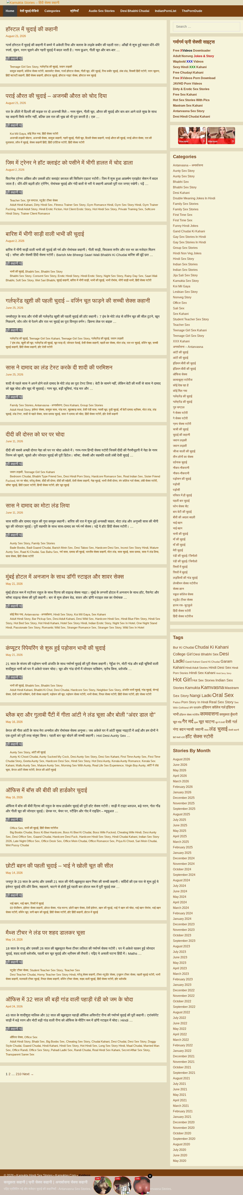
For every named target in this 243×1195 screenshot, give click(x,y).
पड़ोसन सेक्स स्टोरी (75, 694)
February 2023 (183, 979)
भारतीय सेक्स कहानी (96, 551)
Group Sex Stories (91, 405)
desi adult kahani (64, 618)
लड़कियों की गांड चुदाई (185, 577)
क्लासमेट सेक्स (52, 71)
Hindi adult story (27, 209)
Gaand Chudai (42, 836)
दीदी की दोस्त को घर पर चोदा (35, 434)
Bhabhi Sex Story (52, 271)
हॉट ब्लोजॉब (120, 979)
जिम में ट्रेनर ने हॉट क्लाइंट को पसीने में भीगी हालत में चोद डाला (69, 162)
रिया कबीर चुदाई (110, 71)
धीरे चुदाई (95, 71)
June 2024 (180, 891)
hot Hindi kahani (48, 623)
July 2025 (179, 819)
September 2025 (184, 808)
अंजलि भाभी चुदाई (131, 689)
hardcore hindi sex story (95, 836)
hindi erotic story (91, 275)
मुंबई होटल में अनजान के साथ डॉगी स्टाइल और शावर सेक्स (65, 577)
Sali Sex (178, 308)
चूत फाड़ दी (59, 342)
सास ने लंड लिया (150, 551)
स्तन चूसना (153, 71)
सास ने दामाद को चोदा (72, 414)
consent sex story (44, 275)
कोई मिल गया (33, 133)
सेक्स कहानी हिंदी (38, 142)
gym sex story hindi (128, 204)
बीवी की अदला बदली (184, 517)
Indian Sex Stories (185, 264)
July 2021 (179, 1083)
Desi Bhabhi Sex (206, 654)
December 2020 (184, 1122)
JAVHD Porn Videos (187, 83)
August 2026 (181, 759)
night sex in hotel (124, 623)
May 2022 (179, 1028)
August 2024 (181, 880)
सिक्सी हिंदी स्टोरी (137, 71)
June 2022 (180, 1023)
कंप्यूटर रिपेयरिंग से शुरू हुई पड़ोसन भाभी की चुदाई (55, 648)
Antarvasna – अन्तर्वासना (188, 165)
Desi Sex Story (137, 1041)
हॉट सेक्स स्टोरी (143, 694)
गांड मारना (62, 907)
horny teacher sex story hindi (56, 974)
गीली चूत (85, 71)
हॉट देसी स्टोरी (45, 347)
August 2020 (181, 1144)
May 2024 (179, 896)
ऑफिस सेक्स (16, 1037)
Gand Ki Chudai (210, 661)
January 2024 (182, 918)
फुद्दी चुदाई (113, 409)
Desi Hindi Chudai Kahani (191, 116)
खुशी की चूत (27, 342)
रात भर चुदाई (133, 342)
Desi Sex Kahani (108, 756)
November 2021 (184, 1061)
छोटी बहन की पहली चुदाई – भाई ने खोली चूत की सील (59, 866)
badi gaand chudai (39, 547)
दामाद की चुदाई (76, 551)
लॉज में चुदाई (21, 142)
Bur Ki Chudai (183, 647)
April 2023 (180, 968)
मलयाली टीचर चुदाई (29, 979)
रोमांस (206, 730)
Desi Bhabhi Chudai (134, 11)
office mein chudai (75, 841)
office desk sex (51, 841)
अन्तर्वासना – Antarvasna (188, 346)
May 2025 (179, 830)
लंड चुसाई (218, 729)
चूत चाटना (207, 721)
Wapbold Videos (188, 61)
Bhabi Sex (38, 1041)
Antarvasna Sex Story (188, 111)
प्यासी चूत (102, 409)
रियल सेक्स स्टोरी (107, 694)
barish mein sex (62, 547)
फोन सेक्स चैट (181, 506)
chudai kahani (101, 1041)
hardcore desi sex (107, 547)
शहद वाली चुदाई (87, 979)
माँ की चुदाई (179, 539)
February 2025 (183, 847)
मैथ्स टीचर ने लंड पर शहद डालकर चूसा (45, 932)
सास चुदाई (123, 551)
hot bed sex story (25, 623)
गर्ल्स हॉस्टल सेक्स (70, 71)
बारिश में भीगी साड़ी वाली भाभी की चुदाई (45, 234)
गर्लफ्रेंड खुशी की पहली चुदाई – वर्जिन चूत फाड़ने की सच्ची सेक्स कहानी (78, 301)
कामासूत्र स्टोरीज (182, 379)
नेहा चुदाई (95, 480)
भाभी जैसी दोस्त (109, 480)
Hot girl (182, 679)
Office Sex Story (39, 1050)
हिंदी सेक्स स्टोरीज (49, 828)
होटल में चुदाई (91, 912)
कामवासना (209, 714)
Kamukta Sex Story (186, 280)
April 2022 (180, 1034)
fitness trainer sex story (69, 204)
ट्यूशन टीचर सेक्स (126, 974)
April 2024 (180, 902)
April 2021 (180, 1100)
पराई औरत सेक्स (135, 138)
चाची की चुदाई (180, 429)
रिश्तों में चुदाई (37, 903)
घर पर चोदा (22, 480)
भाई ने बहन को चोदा (124, 907)
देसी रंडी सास (89, 409)
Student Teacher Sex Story (46, 970)
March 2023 (181, 973)
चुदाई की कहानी (181, 434)
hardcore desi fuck (65, 836)
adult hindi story (20, 409)
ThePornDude (192, 11)
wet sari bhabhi (45, 280)
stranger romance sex (81, 627)
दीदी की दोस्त (48, 480)
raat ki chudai (29, 551)
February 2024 (183, 913)
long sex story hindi (112, 1045)
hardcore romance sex (107, 476)
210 (18, 1074)
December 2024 (184, 858)
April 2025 (180, 836)
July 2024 (179, 885)
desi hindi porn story (76, 476)
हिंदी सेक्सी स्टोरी (179, 737)
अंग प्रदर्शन (195, 707)
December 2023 (184, 924)
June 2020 (180, 1155)
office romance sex (101, 841)
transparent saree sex (20, 1054)
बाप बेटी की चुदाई (182, 511)
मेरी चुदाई (178, 550)
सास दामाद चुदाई (51, 414)
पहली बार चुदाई (181, 500)
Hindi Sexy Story (223, 673)
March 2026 (181, 781)
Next (28, 1074)
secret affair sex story (136, 1050)
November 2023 (184, 929)
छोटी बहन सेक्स (77, 907)
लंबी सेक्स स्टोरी (149, 480)
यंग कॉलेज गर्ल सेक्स (129, 480)
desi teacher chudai (23, 974)
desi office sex (22, 836)
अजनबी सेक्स (40, 138)
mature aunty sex (48, 765)
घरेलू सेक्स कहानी (86, 974)
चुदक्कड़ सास (74, 409)
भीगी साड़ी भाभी (126, 280)
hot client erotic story (77, 209)
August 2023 (181, 946)
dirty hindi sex (43, 204)
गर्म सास (64, 551)
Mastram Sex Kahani (188, 105)
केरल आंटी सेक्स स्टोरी (22, 769)
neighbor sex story (109, 689)
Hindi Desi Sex (220, 667)
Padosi (177, 702)
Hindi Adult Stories (196, 667)
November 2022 (184, 995)
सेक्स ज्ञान (178, 588)
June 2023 (180, 957)
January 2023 (182, 984)
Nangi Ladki (200, 695)
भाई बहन (14, 903)
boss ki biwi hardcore (48, 832)
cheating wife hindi (129, 832)
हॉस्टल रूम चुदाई (87, 75)
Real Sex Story (221, 702)
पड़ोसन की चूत (57, 694)
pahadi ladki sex (62, 1050)
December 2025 (184, 797)
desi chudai (61, 689)
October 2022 (182, 1001)
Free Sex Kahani (185, 94)
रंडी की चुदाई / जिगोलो (185, 555)
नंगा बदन (179, 729)
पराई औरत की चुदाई (115, 138)
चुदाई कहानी (63, 280)
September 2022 (184, 1006)
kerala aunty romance (126, 761)
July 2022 (179, 1017)
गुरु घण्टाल (32, 200)
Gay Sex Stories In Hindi (189, 236)
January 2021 (182, 1116)
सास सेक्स (11, 556)
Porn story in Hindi (194, 702)
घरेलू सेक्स (35, 480)
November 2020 (184, 1127)
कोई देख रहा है (181, 385)
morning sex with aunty (76, 765)
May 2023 (179, 962)
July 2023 (179, 951)
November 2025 (184, 803)
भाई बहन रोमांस (143, 907)
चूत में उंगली (220, 722)
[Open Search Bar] (235, 11)
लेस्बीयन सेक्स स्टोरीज (185, 583)
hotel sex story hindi (73, 623)
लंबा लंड (123, 71)
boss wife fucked (104, 832)
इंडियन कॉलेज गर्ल (213, 707)
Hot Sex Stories (203, 680)
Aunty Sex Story (20, 543)
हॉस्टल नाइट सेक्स (68, 75)
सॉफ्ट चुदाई (11, 485)
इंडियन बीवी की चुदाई (184, 363)
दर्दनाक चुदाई (180, 462)
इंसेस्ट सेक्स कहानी (33, 907)
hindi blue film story (134, 618)
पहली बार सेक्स (107, 342)
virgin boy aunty (135, 765)
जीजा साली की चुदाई (184, 451)
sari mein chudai (146, 841)
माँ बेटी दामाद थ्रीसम (130, 409)
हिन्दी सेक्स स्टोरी (45, 485)
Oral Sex (223, 695)
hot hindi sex (88, 1045)
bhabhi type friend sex (47, 476)
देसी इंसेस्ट (91, 907)
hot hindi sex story (104, 209)
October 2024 (182, 869)
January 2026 (182, 792)
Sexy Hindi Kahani (190, 67)
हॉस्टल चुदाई (50, 75)
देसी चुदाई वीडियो (29, 11)
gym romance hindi (100, 204)
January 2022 (182, 1050)
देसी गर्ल (231, 722)
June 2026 (180, 764)
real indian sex (133, 476)
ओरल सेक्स (50, 907)
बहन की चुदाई (105, 907)
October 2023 (182, 935)
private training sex (130, 209)
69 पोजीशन (16, 907)
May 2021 (179, 1094)
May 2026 (179, 770)
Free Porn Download (194, 78)
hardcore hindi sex (107, 618)
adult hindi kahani (21, 204)
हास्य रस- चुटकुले (182, 605)
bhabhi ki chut (43, 689)
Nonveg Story (182, 297)
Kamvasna (212, 687)
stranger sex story (109, 627)
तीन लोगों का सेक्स (183, 456)
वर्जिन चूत (146, 342)
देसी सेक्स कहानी (90, 342)
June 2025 (180, 825)
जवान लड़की (65, 66)
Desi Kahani (71, 405)
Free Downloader (192, 50)
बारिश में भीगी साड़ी (79, 280)
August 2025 (181, 814)
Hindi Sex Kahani (202, 673)
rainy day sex (134, 275)
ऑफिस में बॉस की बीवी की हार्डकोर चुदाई (46, 790)
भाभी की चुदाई (17, 271)
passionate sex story (26, 627)
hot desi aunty (101, 761)
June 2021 (180, 1089)
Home (10, 11)
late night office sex (26, 841)
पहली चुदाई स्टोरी (145, 974)
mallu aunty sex (26, 765)
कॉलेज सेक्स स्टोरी (34, 71)
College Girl (183, 654)
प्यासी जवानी (195, 729)
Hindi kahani (50, 1045)
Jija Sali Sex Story (185, 275)
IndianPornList (165, 11)
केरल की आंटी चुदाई (46, 769)
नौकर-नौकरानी (181, 467)
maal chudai (134, 1045)
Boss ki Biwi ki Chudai (77, 832)
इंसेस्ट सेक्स (38, 409)
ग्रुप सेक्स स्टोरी (182, 423)
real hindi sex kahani (106, 1050)
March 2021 (181, 1105)
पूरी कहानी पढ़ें (14, 58)
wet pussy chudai (17, 845)
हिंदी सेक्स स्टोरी (50, 133)
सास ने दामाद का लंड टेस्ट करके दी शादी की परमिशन (59, 367)
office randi (20, 1050)
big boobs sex (55, 1041)
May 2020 (179, 1160)
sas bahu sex (49, 551)
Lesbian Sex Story (185, 291)
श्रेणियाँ (74, 11)
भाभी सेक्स (92, 694)
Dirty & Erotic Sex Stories (191, 89)
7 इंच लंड (15, 342)
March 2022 (181, 1039)
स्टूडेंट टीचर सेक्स (48, 200)
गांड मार (62, 409)
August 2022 (181, 1012)
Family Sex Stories (21, 405)
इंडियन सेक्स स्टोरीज (189, 714)
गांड (179, 722)
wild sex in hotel (133, 627)
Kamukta (192, 687)
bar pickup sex (41, 618)
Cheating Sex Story (78, 1041)
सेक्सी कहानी (233, 730)
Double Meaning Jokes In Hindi (194, 198)
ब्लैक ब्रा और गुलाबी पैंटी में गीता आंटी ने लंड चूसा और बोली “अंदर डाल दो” (80, 715)
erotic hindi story (68, 275)
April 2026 (180, 775)
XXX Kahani (181, 341)
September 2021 (184, 1072)
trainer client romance (35, 213)
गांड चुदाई (146, 689)
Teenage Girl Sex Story (24, 66)
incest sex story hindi (134, 547)
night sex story (113, 275)
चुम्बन (196, 722)
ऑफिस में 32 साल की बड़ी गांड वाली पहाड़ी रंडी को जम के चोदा (69, 999)
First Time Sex (182, 214)
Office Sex (16, 828)
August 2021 (181, 1078)
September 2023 (184, 940)
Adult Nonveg (193, 56)
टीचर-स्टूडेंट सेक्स (105, 974)
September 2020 (184, 1138)
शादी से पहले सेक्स (32, 414)
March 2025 (181, 841)
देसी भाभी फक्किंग (21, 694)
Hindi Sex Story (63, 614)
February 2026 (183, 786)
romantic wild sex (53, 627)
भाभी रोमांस (111, 280)
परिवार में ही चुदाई (182, 495)
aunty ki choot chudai (24, 756)
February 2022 (183, 1045)
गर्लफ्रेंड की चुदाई (49, 66)
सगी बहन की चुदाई (39, 912)
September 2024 (184, 874)
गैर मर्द (187, 721)
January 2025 (182, 852)
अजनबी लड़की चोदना (21, 138)
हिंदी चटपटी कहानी (15, 75)
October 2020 (182, 1133)
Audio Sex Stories (102, 11)
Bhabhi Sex (32, 271)
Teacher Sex (17, 200)
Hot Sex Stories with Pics (191, 100)
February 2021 (183, 1111)
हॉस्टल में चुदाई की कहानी (32, 29)
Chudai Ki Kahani (212, 647)
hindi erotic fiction (50, 209)
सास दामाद (134, 551)
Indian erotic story (99, 623)
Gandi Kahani (192, 661)
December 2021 (184, 1056)
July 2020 (179, 1149)
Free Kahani (188, 72)
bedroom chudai (20, 476)
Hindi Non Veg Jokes (187, 253)
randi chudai (82, 1050)
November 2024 (184, 863)
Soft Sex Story (25, 280)
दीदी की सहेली (64, 480)
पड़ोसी (176, 484)
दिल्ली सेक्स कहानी (94, 138)
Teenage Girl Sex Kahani (44, 338)
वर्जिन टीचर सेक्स (69, 979)
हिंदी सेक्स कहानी (34, 75)
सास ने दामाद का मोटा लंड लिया (38, 505)
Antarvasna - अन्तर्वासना (48, 405)
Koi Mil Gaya (18, 133)
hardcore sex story (83, 689)
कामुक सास (51, 409)
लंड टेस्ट (17, 414)
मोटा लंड (121, 342)
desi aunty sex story (83, 756)
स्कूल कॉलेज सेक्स (183, 594)
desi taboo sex (84, 547)
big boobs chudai (21, 832)
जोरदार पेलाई (73, 342)
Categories (52, 11)
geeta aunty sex (33, 761)
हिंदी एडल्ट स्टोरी (27, 485)
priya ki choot (125, 841)
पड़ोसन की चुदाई (182, 478)
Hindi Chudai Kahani (124, 836)
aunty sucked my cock (54, 756)
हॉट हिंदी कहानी (75, 912)
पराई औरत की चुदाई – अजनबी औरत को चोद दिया (56, 96)
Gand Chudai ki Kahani (189, 231)
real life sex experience (108, 765)
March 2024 (181, 907)
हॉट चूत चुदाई (62, 485)
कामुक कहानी (16, 71)
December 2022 (184, 990)
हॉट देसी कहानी (110, 414)
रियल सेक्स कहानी (50, 979)
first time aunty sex (133, 756)
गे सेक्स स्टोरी (180, 412)
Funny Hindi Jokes (185, 225)
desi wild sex (85, 618)
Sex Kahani (99, 614)
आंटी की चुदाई (39, 752)
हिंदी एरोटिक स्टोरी (57, 142)
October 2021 (182, 1067)
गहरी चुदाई (68, 138)
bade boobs (17, 547)
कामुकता (224, 714)
